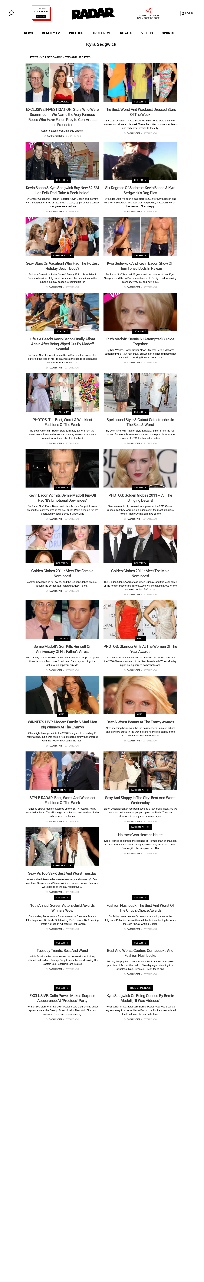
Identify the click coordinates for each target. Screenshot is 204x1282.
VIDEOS (147, 33)
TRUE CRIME (101, 33)
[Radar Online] (93, 13)
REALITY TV (51, 33)
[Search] (11, 15)
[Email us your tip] (41, 20)
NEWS (28, 33)
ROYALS (126, 33)
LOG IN (189, 13)
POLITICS (76, 33)
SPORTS (168, 33)
